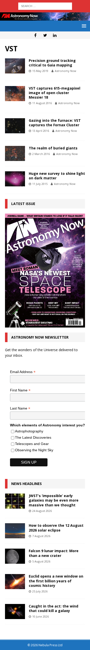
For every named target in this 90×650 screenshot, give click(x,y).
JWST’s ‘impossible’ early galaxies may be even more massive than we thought (53, 500)
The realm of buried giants (53, 148)
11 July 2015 (40, 184)
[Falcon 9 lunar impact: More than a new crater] (15, 556)
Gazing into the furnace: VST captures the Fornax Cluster (55, 122)
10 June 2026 (40, 616)
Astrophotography (29, 431)
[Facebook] (35, 35)
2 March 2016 (41, 154)
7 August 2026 (41, 536)
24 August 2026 (42, 511)
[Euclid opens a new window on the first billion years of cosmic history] (15, 581)
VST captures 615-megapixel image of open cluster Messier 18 (54, 93)
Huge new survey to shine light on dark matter (57, 175)
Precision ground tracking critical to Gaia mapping (52, 62)
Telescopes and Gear (32, 444)
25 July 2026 (40, 591)
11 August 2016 (42, 103)
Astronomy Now (65, 71)
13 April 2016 (40, 131)
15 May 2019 (40, 71)
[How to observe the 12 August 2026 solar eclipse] (15, 530)
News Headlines (26, 483)
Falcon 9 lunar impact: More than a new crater (53, 553)
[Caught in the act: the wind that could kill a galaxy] (15, 611)
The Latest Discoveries (33, 437)
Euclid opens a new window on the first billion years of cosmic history (56, 581)
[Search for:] (45, 5)
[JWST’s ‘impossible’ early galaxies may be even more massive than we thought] (15, 501)
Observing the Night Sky (34, 450)
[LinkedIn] (54, 35)
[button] (83, 26)
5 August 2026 (41, 561)
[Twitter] (45, 35)
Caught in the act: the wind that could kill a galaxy (53, 608)
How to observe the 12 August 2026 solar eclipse (56, 527)
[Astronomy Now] (45, 17)
